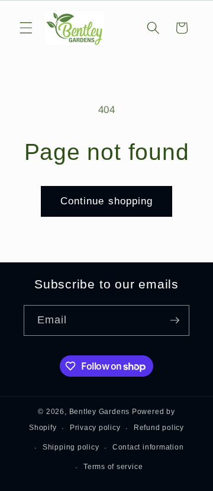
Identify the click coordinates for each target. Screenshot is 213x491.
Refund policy (159, 427)
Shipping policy (71, 447)
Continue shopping (106, 200)
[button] (26, 28)
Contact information (148, 447)
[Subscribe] (174, 320)
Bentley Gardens (99, 411)
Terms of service (113, 467)
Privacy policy (95, 427)
